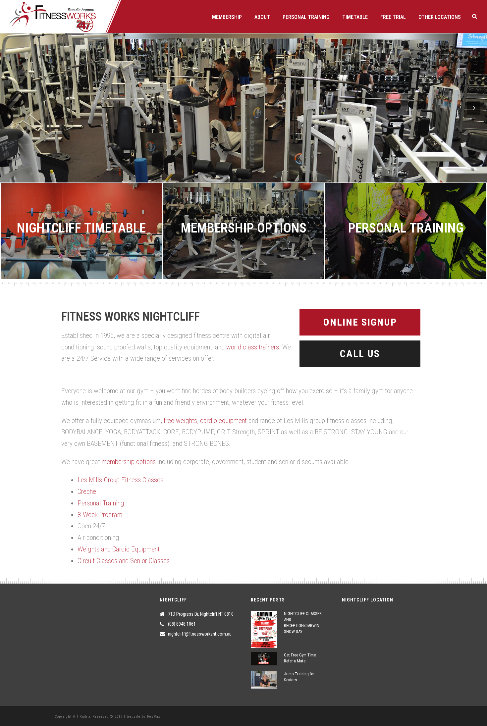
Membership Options (243, 228)
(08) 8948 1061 (182, 624)
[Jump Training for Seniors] (264, 680)
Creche (87, 491)
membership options (129, 462)
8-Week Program (100, 515)
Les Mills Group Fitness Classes (120, 480)
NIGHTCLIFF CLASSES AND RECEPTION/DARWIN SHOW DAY (303, 622)
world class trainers (252, 347)
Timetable (355, 17)
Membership (227, 17)
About (262, 17)
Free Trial (393, 17)
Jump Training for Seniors (299, 676)
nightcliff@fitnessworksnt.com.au (200, 634)
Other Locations (439, 17)
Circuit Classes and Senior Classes (124, 561)
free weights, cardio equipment (205, 421)
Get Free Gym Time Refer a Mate (300, 657)
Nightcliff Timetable (81, 228)
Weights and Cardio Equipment (119, 549)
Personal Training (306, 17)
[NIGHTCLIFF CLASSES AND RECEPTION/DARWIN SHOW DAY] (264, 629)
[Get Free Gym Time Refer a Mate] (264, 658)
